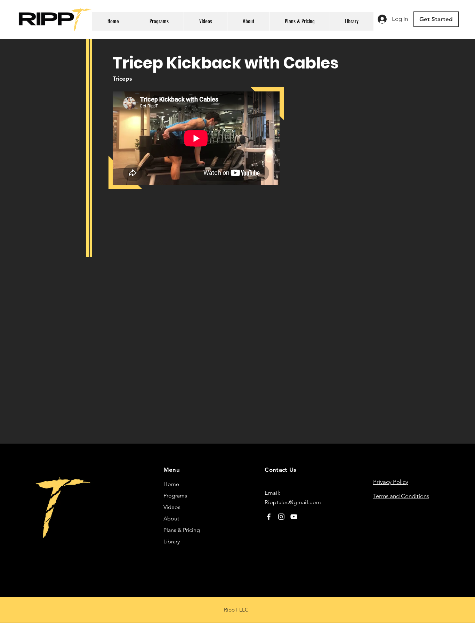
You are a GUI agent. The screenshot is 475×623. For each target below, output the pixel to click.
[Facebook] (269, 516)
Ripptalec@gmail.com (293, 502)
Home (171, 484)
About (171, 518)
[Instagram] (281, 516)
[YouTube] (294, 516)
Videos (171, 507)
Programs (175, 495)
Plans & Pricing (181, 530)
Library (171, 541)
